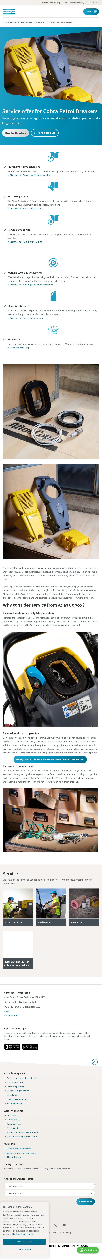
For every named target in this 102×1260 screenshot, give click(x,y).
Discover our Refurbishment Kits (26, 241)
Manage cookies (24, 1249)
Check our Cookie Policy (22, 1234)
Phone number (11, 1015)
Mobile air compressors (17, 1099)
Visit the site (85, 1201)
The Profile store (15, 1157)
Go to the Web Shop (19, 347)
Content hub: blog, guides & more (22, 1136)
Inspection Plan (13, 922)
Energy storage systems (18, 1090)
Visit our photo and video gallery (21, 1153)
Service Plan (44, 922)
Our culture (12, 1115)
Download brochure (15, 132)
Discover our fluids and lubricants (26, 318)
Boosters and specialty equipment (22, 1078)
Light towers (13, 1095)
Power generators (15, 1103)
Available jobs (13, 1119)
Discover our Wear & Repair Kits (25, 208)
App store (12, 1047)
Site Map (67, 1232)
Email (7, 1011)
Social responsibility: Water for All (22, 1132)
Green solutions (14, 1124)
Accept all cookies (24, 1241)
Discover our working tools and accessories (31, 284)
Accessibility (54, 1232)
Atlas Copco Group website (19, 1148)
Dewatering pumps (15, 1086)
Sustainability (13, 1128)
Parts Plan (76, 922)
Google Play (30, 1047)
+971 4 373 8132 (46, 132)
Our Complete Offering (51, 2)
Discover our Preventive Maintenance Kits (30, 175)
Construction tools (15, 1082)
